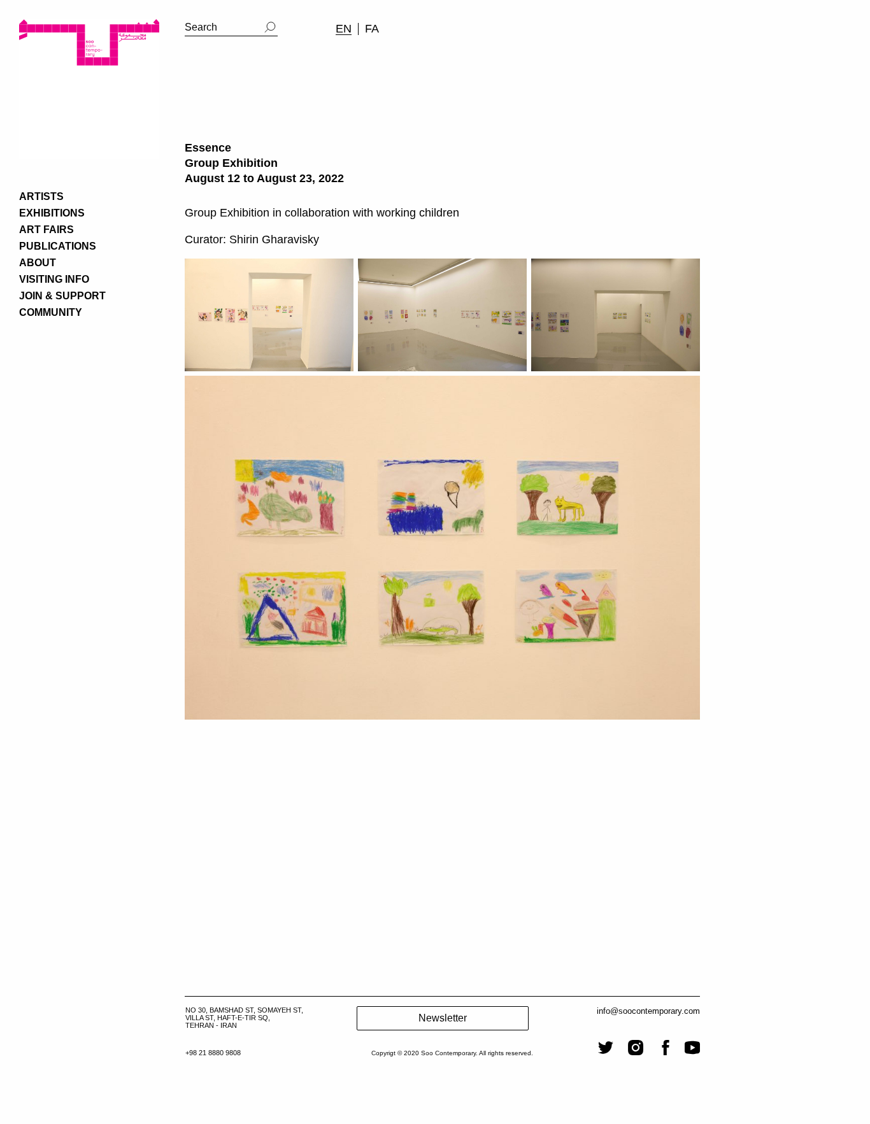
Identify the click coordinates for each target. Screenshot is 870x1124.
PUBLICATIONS (57, 246)
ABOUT (37, 262)
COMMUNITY (50, 312)
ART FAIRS (46, 229)
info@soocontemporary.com (648, 1011)
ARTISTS (41, 196)
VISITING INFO (54, 279)
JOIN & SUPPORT (62, 295)
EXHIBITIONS (52, 213)
